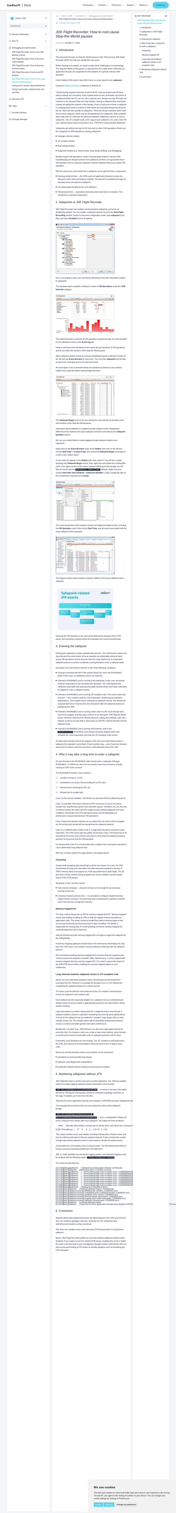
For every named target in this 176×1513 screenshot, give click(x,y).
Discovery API (18, 99)
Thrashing (146, 51)
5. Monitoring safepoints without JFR (153, 71)
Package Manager (19, 119)
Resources (116, 5)
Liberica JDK (66, 16)
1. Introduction (145, 28)
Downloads (88, 5)
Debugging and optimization (101, 16)
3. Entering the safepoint (149, 39)
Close (166, 16)
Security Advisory (19, 113)
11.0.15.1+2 (80, 16)
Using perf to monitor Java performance (28, 86)
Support (130, 5)
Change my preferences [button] (126, 1504)
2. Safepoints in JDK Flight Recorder (151, 33)
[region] (28, 762)
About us (143, 5)
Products (102, 5)
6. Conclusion (145, 77)
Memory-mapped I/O (150, 55)
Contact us (160, 5)
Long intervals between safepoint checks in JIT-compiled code (152, 62)
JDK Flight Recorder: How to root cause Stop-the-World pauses (151, 21)
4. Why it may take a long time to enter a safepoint (152, 44)
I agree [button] (98, 1504)
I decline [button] (108, 1504)
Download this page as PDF (69, 23)
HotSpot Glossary (71, 86)
